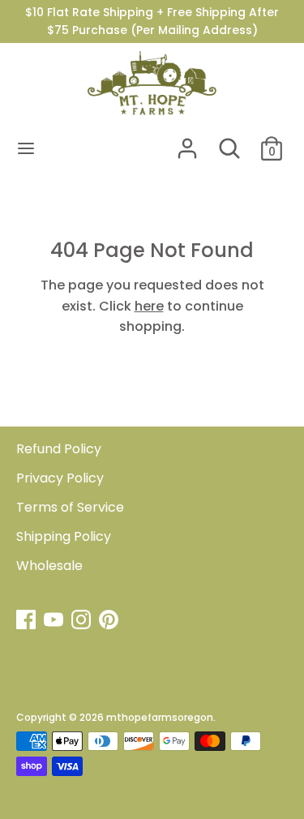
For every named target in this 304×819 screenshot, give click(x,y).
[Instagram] (82, 621)
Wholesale (49, 565)
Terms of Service (70, 507)
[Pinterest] (110, 621)
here (149, 306)
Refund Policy (58, 449)
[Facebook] (27, 621)
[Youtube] (55, 621)
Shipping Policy (63, 536)
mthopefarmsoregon (159, 717)
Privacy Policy (60, 478)
